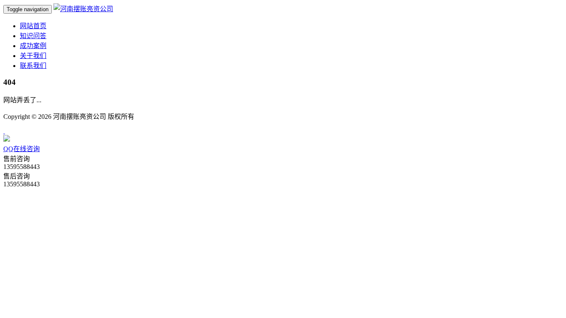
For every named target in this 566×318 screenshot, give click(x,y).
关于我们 (33, 55)
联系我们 (33, 65)
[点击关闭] (4, 131)
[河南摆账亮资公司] (83, 8)
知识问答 (33, 35)
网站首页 (33, 25)
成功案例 (33, 45)
